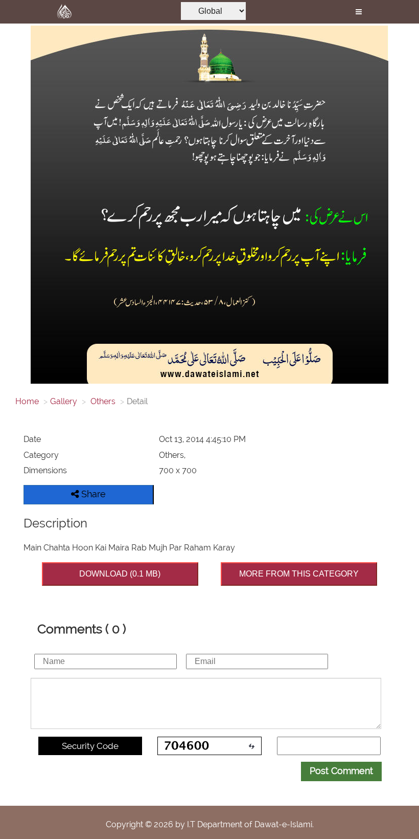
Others (101, 401)
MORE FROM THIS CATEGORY (299, 573)
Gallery (63, 401)
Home (27, 401)
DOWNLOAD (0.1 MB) (119, 573)
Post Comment (341, 770)
